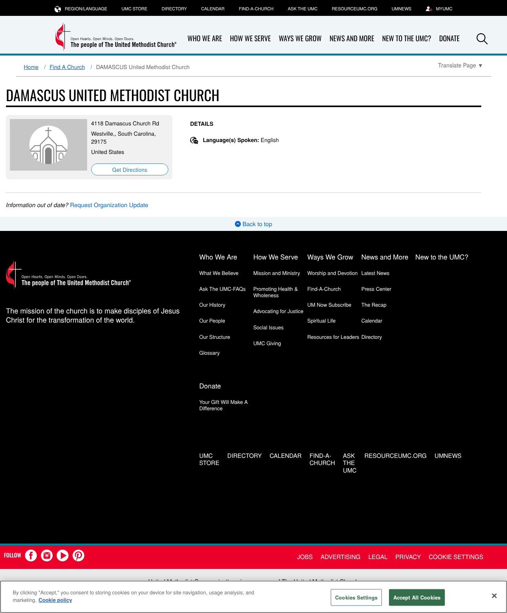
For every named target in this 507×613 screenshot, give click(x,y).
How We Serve (250, 38)
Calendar (213, 9)
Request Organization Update (109, 205)
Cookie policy (55, 599)
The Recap (373, 304)
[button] (482, 38)
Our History (212, 304)
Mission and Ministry (276, 273)
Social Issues (268, 327)
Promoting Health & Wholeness (275, 292)
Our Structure (214, 336)
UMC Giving (267, 343)
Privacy (408, 557)
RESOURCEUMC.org (354, 9)
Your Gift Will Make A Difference (223, 405)
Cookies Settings (356, 597)
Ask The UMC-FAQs (222, 288)
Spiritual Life (321, 320)
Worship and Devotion (332, 273)
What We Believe (218, 273)
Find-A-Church (256, 9)
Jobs (305, 557)
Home (31, 67)
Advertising (340, 557)
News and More (352, 38)
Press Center (376, 288)
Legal (377, 557)
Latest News (375, 273)
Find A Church (67, 67)
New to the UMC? (406, 38)
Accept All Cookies (416, 597)
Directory (174, 9)
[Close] (494, 595)
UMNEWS (402, 9)
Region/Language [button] (86, 9)
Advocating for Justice (278, 311)
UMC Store (134, 9)
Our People (212, 320)
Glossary (209, 352)
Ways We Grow (300, 38)
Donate (210, 385)
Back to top (256, 224)
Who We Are (204, 38)
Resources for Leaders (333, 336)
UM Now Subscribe (329, 304)
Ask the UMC (302, 9)
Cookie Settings (456, 557)
